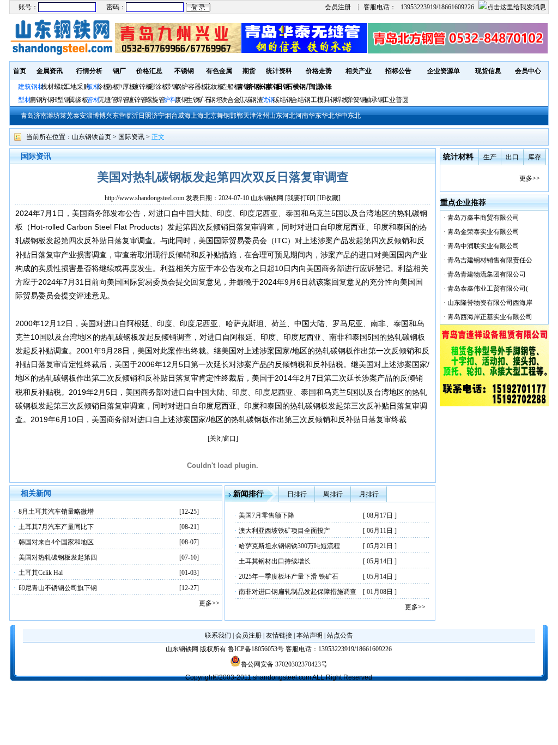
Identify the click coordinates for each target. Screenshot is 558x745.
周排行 (333, 494)
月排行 (369, 494)
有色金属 (219, 71)
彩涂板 (158, 87)
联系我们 (218, 635)
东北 (354, 115)
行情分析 (89, 71)
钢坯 (215, 100)
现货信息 (488, 71)
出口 (512, 157)
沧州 (262, 115)
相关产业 (358, 71)
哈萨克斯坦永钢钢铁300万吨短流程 (289, 546)
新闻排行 (248, 494)
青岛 (27, 115)
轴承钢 (374, 100)
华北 (328, 115)
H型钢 (61, 100)
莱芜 (66, 115)
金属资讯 (50, 71)
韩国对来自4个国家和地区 (56, 542)
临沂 (131, 115)
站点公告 (340, 635)
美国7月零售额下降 (266, 515)
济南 (40, 115)
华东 (315, 115)
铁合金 (230, 100)
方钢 (47, 100)
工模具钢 (323, 100)
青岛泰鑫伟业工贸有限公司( (487, 288)
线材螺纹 (54, 87)
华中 (341, 115)
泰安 (79, 115)
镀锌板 (142, 87)
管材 (93, 100)
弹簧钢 (356, 100)
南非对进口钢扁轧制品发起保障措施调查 (297, 592)
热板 (112, 87)
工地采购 (77, 87)
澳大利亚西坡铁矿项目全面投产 (284, 530)
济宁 (158, 115)
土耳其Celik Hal (41, 572)
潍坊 (53, 115)
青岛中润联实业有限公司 (483, 246)
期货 (249, 71)
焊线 (341, 100)
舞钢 (223, 115)
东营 (118, 115)
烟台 (171, 115)
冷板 (103, 87)
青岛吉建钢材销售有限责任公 (489, 260)
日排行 (297, 494)
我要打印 (300, 198)
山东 (275, 115)
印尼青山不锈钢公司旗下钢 (58, 588)
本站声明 (309, 635)
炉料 (170, 100)
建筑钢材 (31, 87)
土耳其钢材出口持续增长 (275, 561)
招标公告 (398, 71)
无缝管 (108, 100)
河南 (301, 115)
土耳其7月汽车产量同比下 (56, 527)
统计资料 (279, 71)
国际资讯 (131, 137)
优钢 (268, 100)
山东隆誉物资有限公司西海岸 (489, 303)
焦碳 (245, 100)
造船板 (230, 87)
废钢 (181, 100)
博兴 (105, 115)
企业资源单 (443, 71)
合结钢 (301, 100)
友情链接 (279, 635)
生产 (489, 157)
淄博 (92, 115)
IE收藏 (328, 198)
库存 (534, 157)
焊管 (122, 100)
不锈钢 (184, 71)
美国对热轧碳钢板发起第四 (58, 557)
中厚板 (126, 87)
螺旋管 (155, 100)
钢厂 (119, 71)
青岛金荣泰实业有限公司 (483, 232)
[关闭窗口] (223, 438)
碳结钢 (283, 100)
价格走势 (319, 71)
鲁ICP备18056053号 (256, 649)
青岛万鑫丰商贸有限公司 (483, 217)
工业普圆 (396, 100)
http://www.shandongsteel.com (144, 198)
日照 (144, 115)
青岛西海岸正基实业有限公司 (489, 317)
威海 (184, 115)
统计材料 (458, 157)
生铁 (192, 100)
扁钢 (36, 100)
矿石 (204, 100)
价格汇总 (149, 71)
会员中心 (528, 71)
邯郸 (236, 115)
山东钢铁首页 (91, 137)
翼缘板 (78, 100)
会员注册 (338, 7)
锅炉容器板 (191, 87)
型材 (24, 100)
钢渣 (256, 100)
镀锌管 (137, 100)
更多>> (209, 603)
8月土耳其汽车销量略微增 (56, 511)
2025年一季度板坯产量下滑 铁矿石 (288, 576)
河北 (288, 115)
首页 (19, 71)
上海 (197, 115)
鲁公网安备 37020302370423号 (284, 664)
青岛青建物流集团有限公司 (486, 274)
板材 (93, 87)
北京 (210, 115)
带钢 (171, 87)
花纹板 (214, 87)
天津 (249, 115)
